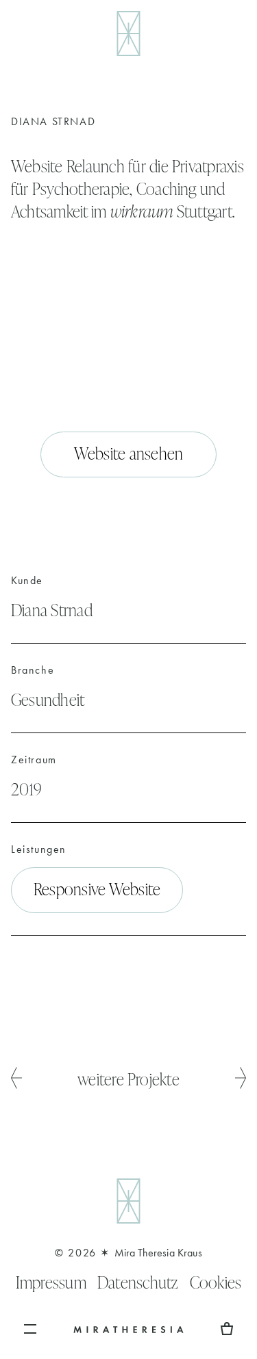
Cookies (216, 1282)
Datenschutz (138, 1282)
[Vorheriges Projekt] (16, 1079)
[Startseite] (128, 1328)
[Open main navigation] (30, 1329)
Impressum (51, 1282)
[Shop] (227, 1329)
